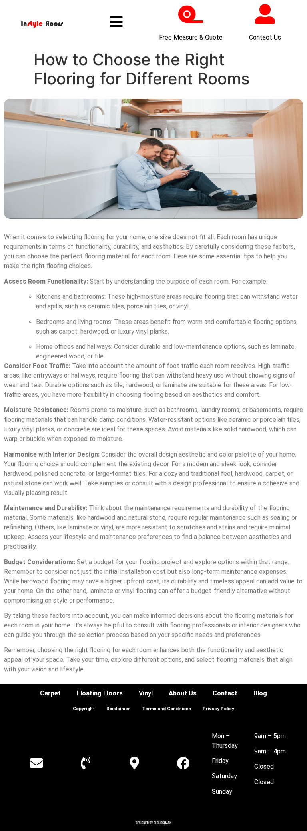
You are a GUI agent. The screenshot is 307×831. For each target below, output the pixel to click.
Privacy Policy (218, 708)
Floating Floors (100, 693)
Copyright (84, 708)
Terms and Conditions (166, 708)
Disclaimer (118, 708)
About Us (183, 693)
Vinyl (146, 693)
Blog (260, 693)
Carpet (50, 693)
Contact (225, 693)
